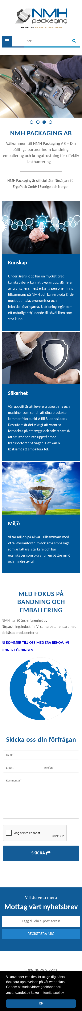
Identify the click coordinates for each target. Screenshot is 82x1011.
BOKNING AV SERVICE (41, 971)
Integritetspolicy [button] (52, 992)
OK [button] (41, 1003)
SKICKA (38, 853)
